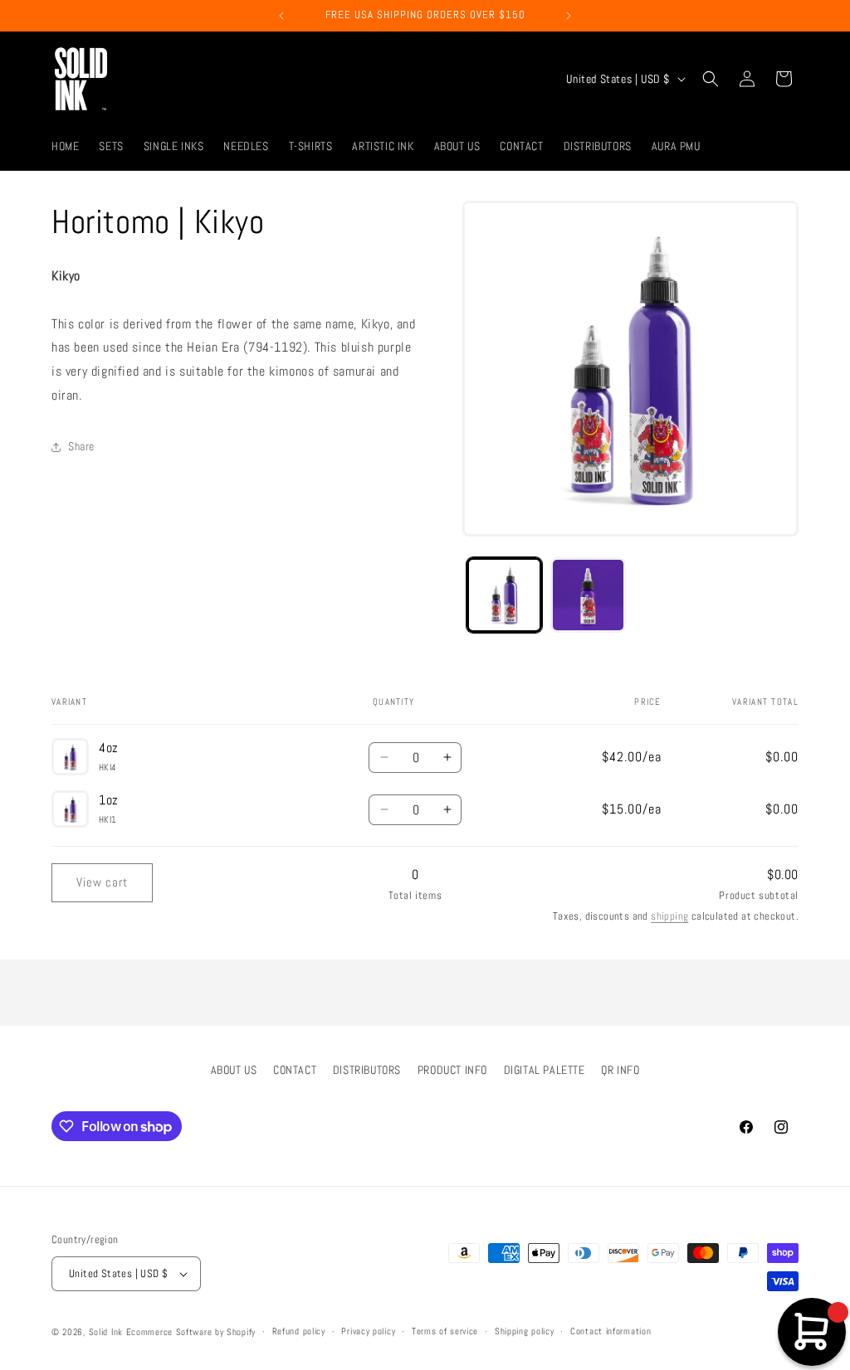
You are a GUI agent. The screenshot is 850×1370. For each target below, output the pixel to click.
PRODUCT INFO (452, 1069)
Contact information (610, 1331)
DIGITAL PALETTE (544, 1069)
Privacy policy (368, 1331)
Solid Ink (106, 1332)
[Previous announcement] (281, 16)
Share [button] (81, 446)
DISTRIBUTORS (367, 1069)
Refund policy (298, 1331)
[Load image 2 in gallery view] (588, 595)
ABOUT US (234, 1069)
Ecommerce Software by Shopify (191, 1332)
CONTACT (294, 1069)
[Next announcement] (568, 16)
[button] (710, 79)
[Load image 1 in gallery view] (504, 595)
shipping (669, 916)
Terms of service (445, 1331)
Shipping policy (524, 1331)
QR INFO (620, 1069)
